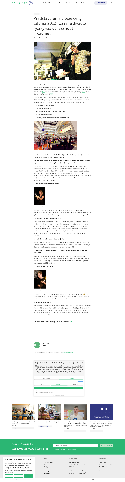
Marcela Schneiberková (108, 479)
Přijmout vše (28, 476)
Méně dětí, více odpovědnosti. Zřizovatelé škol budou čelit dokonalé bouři (23, 422)
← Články (36, 13)
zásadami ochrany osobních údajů (68, 449)
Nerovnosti (97, 431)
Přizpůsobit (9, 476)
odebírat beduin (106, 445)
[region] (19, 468)
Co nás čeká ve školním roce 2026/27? (48, 422)
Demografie (15, 427)
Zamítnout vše (18, 476)
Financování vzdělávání (25, 427)
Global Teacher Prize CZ (70, 431)
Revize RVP (80, 431)
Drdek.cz (97, 479)
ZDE (43, 92)
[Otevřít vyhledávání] (111, 2)
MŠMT (47, 426)
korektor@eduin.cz (67, 352)
